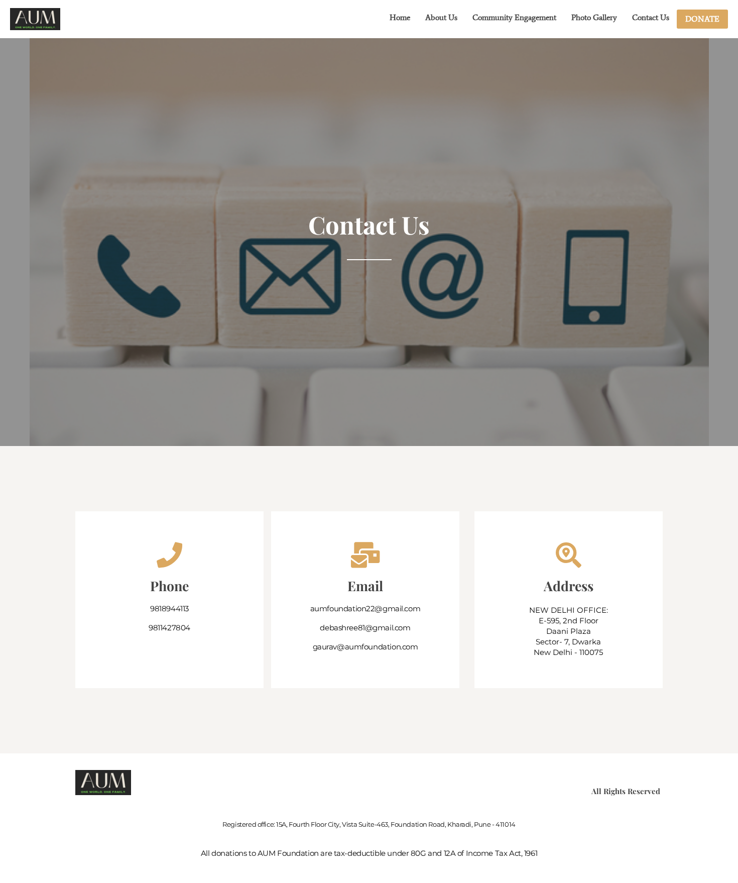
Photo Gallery (594, 17)
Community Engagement (514, 17)
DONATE (702, 19)
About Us (441, 17)
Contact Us (650, 17)
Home (400, 17)
